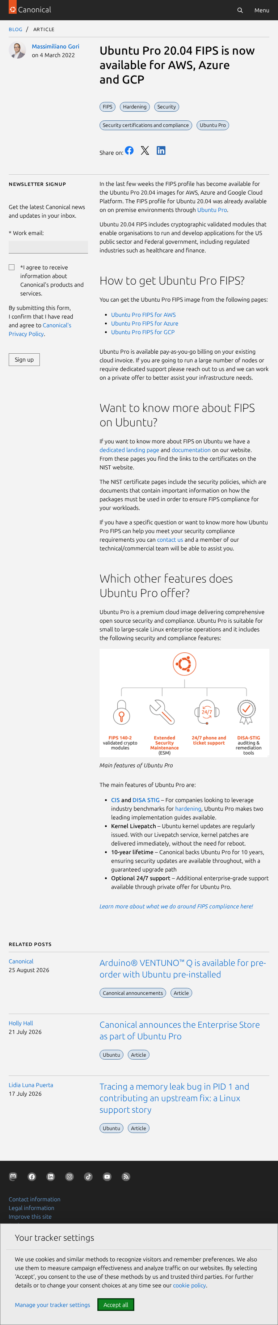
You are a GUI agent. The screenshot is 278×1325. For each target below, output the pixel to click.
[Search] (240, 10)
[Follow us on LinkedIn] (52, 1178)
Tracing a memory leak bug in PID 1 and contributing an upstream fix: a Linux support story (174, 1098)
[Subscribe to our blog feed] (127, 1178)
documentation (191, 450)
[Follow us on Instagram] (71, 1178)
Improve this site (30, 1216)
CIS (116, 800)
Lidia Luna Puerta (31, 1085)
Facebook (129, 150)
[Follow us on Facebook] (33, 1178)
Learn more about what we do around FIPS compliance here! (176, 906)
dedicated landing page (129, 450)
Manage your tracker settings (52, 1304)
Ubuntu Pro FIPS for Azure (144, 323)
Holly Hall (21, 1023)
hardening (188, 808)
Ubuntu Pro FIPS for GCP (143, 332)
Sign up (24, 359)
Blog (16, 29)
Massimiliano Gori (55, 46)
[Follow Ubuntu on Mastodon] (14, 1178)
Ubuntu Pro (212, 209)
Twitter (145, 150)
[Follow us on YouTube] (108, 1178)
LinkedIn (161, 150)
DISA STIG (146, 800)
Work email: (28, 233)
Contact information (34, 1199)
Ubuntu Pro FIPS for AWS (143, 314)
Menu (261, 10)
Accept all (116, 1304)
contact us (170, 539)
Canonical (21, 961)
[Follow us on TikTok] (90, 1178)
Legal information (31, 1208)
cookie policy (189, 1285)
